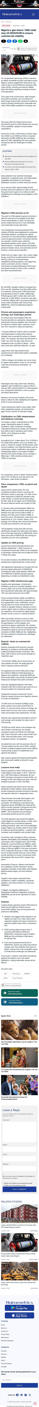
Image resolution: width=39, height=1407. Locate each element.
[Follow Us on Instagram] (25, 1395)
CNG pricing (16, 974)
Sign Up (19, 1385)
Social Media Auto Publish (12, 1406)
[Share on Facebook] (9, 41)
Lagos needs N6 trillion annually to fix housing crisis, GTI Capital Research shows (18, 1226)
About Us (4, 1328)
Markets (3, 1357)
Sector (3, 1360)
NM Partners (5, 1337)
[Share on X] (3, 41)
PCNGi (5, 978)
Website (6, 1164)
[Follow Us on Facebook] (17, 1395)
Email (5, 1154)
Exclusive (4, 1351)
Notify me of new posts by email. (15, 1185)
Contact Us (4, 1331)
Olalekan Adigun (33, 1259)
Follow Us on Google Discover (28, 49)
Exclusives (8, 22)
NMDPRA (27, 974)
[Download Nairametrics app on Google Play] (19, 1308)
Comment (6, 1120)
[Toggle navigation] (33, 14)
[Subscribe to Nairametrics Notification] (35, 1403)
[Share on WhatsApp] (20, 41)
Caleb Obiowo (6, 47)
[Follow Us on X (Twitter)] (29, 1395)
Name (5, 1145)
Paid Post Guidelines (7, 1341)
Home (2, 22)
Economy (4, 1354)
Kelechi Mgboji (34, 1230)
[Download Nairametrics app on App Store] (19, 1315)
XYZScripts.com (28, 1406)
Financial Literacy (6, 1363)
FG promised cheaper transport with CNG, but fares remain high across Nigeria (18, 1255)
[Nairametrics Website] (12, 14)
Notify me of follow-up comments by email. (18, 1183)
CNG (5, 974)
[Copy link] (25, 41)
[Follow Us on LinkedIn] (21, 1395)
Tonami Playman (17, 978)
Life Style (4, 1367)
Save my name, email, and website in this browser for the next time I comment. (19, 1177)
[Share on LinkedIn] (14, 41)
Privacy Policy (5, 1334)
